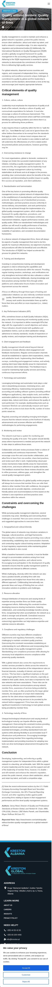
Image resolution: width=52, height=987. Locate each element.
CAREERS (7, 909)
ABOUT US (8, 905)
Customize (26, 975)
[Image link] (20, 870)
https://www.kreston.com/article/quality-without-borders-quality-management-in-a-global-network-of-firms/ (25, 822)
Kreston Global (9, 11)
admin (7, 27)
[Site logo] (8, 4)
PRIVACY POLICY (11, 918)
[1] (31, 48)
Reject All (26, 982)
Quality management (10, 37)
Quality (4, 347)
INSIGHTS (8, 914)
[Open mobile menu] (48, 3)
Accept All (26, 968)
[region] (26, 965)
